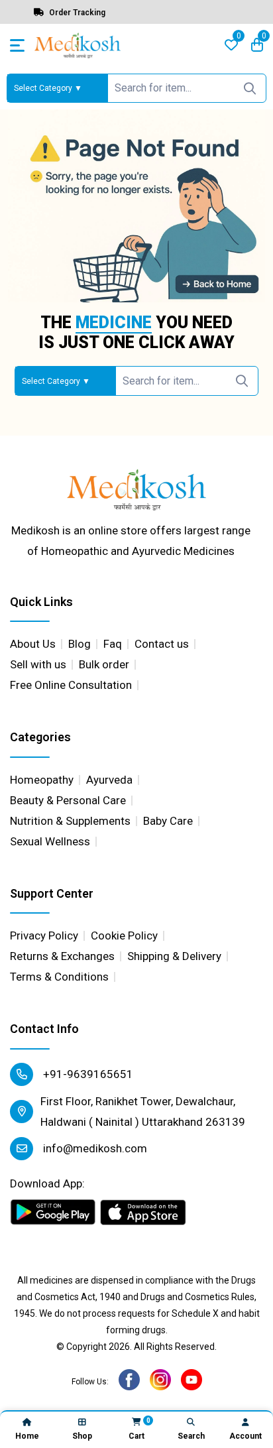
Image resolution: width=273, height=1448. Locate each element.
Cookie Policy (124, 935)
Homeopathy (42, 779)
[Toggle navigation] (17, 45)
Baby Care (168, 820)
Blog (79, 643)
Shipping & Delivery (174, 956)
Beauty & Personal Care (68, 800)
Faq (112, 643)
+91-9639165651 (86, 1074)
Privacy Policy (44, 935)
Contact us (162, 643)
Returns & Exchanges (62, 956)
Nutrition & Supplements (70, 820)
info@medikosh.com (93, 1148)
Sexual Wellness (50, 841)
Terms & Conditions (59, 976)
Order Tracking (76, 12)
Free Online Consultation (71, 685)
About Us (33, 643)
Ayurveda (109, 779)
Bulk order (104, 664)
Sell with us (38, 664)
